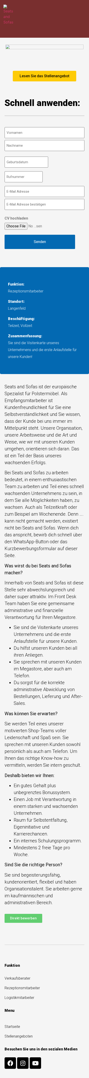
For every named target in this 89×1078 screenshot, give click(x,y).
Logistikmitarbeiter (19, 997)
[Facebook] (10, 1063)
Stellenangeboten (19, 1036)
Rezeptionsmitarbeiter (22, 988)
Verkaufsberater (17, 978)
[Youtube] (35, 1063)
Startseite (12, 1026)
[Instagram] (23, 1063)
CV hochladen (16, 218)
